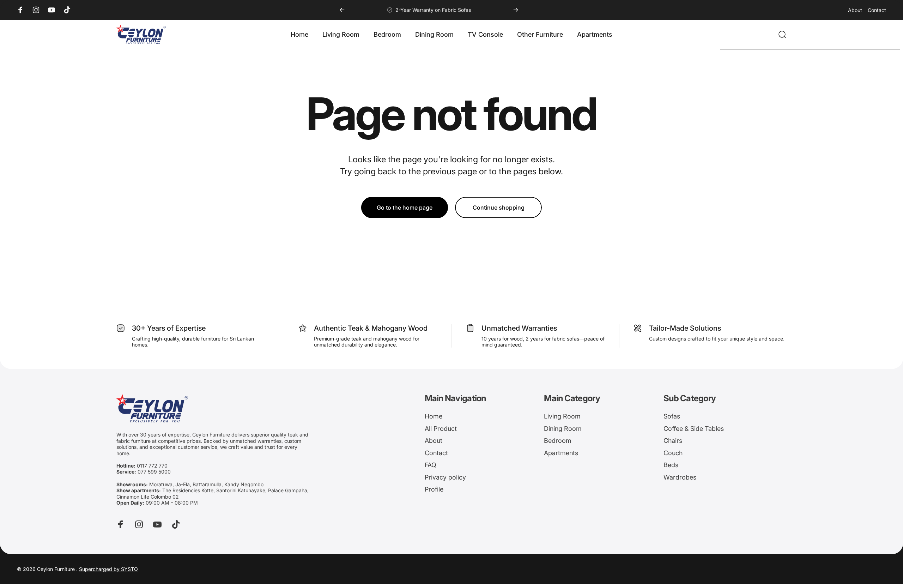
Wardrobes (679, 477)
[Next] (515, 10)
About (855, 10)
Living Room (562, 416)
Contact (877, 10)
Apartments (561, 453)
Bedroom (557, 440)
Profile (434, 489)
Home (433, 416)
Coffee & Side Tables (693, 428)
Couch (673, 453)
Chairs (672, 440)
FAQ (430, 465)
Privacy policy (445, 477)
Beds (670, 465)
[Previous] (342, 10)
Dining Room (563, 428)
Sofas (671, 416)
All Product (441, 428)
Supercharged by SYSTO (108, 569)
